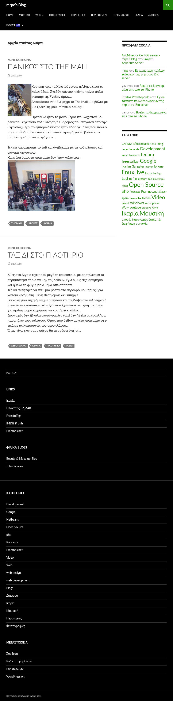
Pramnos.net (149, 191)
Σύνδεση (12, 653)
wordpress (152, 203)
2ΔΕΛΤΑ (127, 144)
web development (18, 580)
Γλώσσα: (11, 25)
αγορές (33, 223)
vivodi (125, 203)
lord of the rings (153, 173)
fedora (147, 154)
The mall (17, 223)
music (150, 179)
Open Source (122, 15)
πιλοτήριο (53, 346)
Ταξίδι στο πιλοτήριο (45, 255)
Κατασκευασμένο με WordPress (23, 696)
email (125, 155)
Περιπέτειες (78, 15)
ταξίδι (69, 346)
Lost (125, 178)
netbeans (160, 179)
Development (99, 15)
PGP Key (11, 373)
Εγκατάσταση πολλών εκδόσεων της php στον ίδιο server (143, 74)
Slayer (163, 192)
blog (160, 144)
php (125, 191)
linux (128, 172)
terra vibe (135, 198)
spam (125, 198)
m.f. (131, 178)
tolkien (146, 198)
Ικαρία (139, 15)
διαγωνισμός (140, 219)
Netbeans (12, 519)
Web (38, 15)
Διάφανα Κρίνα (150, 208)
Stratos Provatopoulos (136, 97)
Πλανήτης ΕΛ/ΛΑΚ (18, 408)
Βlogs (9, 588)
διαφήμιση (128, 223)
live (139, 172)
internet (149, 167)
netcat (125, 186)
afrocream (141, 144)
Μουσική (24, 15)
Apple (153, 144)
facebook (134, 155)
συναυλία (141, 223)
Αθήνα (47, 223)
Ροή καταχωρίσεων (19, 661)
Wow (125, 207)
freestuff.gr (130, 161)
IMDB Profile (14, 423)
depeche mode (130, 149)
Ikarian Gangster (133, 166)
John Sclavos (14, 466)
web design (13, 572)
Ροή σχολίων (14, 669)
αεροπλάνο (18, 346)
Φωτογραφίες (57, 15)
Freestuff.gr (13, 416)
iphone (159, 166)
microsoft (141, 179)
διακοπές (155, 219)
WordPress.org (15, 676)
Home (9, 15)
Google (148, 161)
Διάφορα (153, 15)
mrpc (125, 70)
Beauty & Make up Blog (21, 458)
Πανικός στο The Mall (48, 67)
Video (158, 197)
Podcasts (135, 192)
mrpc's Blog (16, 5)
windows (137, 203)
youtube (135, 207)
